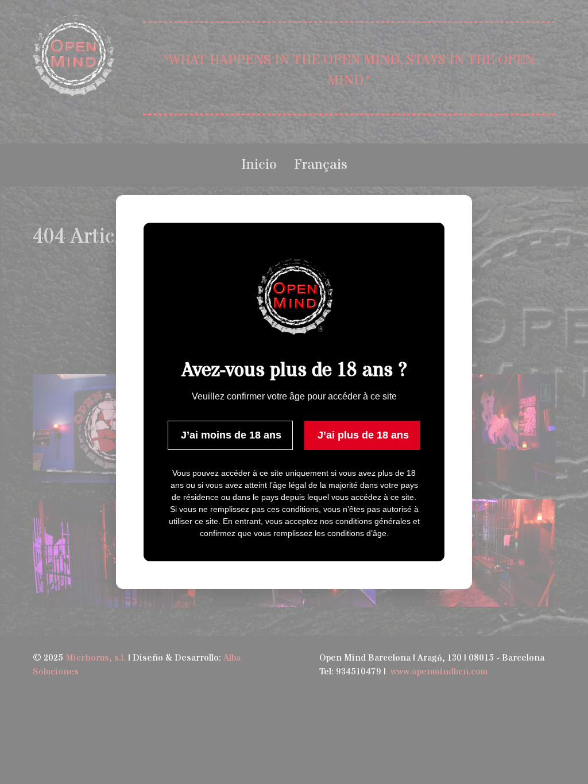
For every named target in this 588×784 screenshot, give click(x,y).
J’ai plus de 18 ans (363, 435)
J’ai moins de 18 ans (231, 435)
